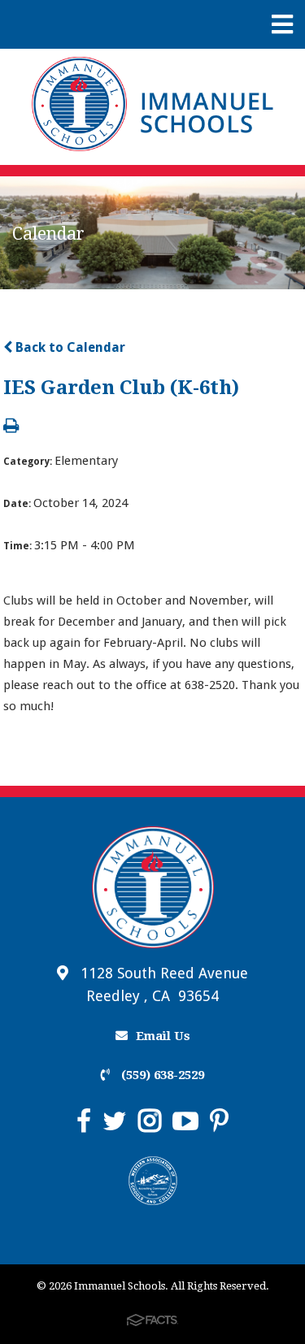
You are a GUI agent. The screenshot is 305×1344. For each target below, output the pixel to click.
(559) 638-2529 (161, 1075)
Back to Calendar (68, 347)
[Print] (11, 427)
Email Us (163, 1036)
